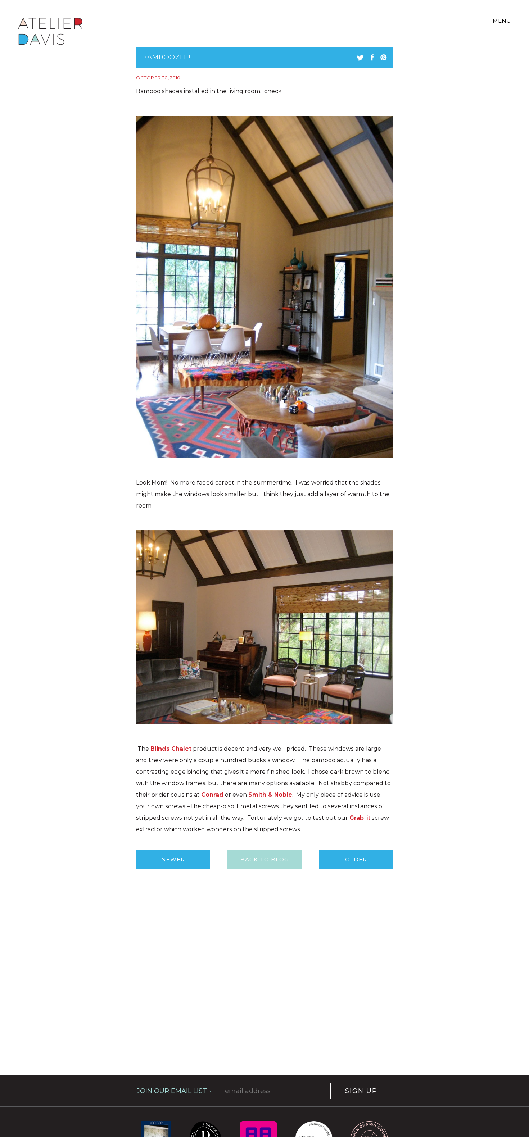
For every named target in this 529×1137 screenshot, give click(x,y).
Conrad (212, 794)
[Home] (50, 32)
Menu (502, 20)
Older (356, 859)
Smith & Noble (270, 794)
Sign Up (361, 1091)
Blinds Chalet (170, 748)
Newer (173, 859)
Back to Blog (264, 859)
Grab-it (359, 817)
